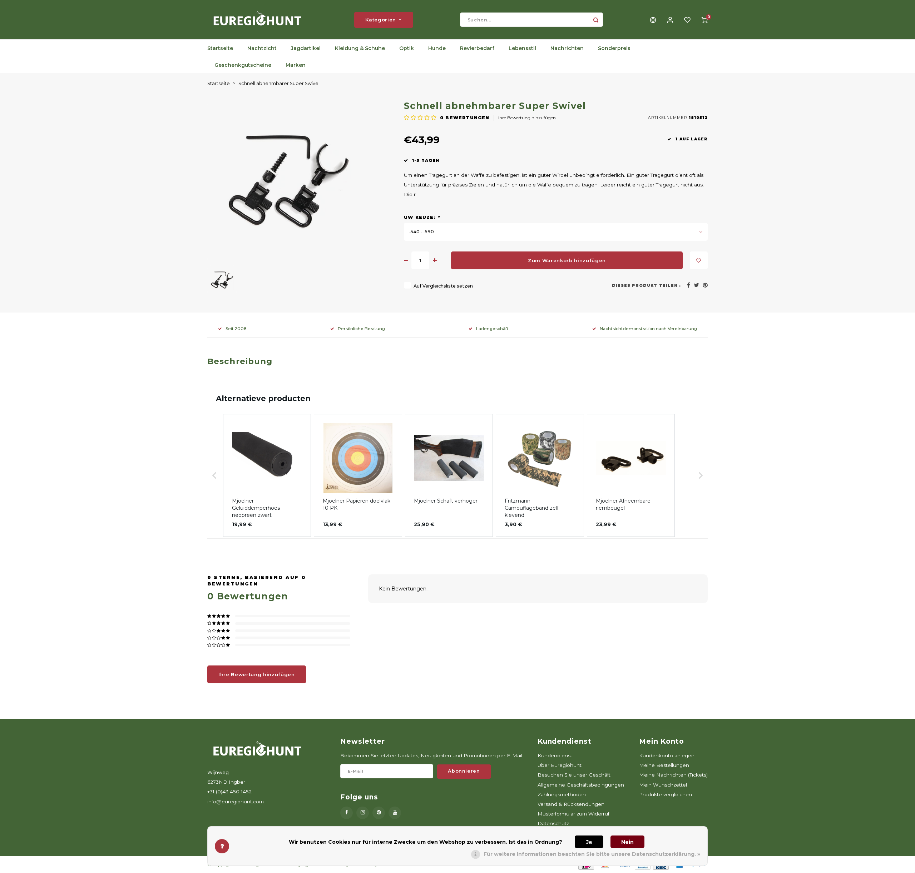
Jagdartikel (306, 48)
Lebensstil (522, 48)
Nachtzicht (262, 48)
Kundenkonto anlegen (666, 755)
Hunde (437, 48)
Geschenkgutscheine (242, 65)
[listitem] (267, 475)
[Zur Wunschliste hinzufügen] (699, 260)
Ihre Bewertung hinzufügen (527, 117)
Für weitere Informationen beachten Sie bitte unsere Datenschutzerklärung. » (592, 854)
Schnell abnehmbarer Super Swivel (279, 83)
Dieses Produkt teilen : (646, 285)
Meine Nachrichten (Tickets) (673, 775)
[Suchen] (596, 20)
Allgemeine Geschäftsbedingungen (581, 785)
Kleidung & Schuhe (360, 48)
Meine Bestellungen (664, 765)
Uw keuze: (422, 217)
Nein (627, 842)
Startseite (220, 48)
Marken (296, 65)
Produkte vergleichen (665, 794)
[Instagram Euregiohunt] (362, 813)
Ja (589, 842)
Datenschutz (553, 823)
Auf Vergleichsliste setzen (443, 286)
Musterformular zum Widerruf (573, 814)
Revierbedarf (477, 48)
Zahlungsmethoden (562, 794)
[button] (214, 475)
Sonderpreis (614, 48)
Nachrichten (567, 48)
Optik (406, 48)
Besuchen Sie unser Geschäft (574, 775)
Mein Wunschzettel (663, 785)
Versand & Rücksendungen (571, 804)
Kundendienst (555, 755)
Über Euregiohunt (560, 765)
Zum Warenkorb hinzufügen (567, 260)
